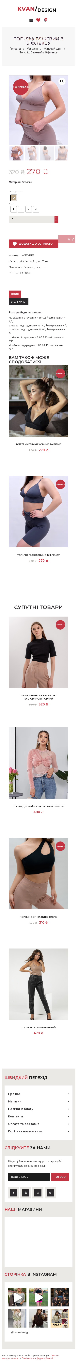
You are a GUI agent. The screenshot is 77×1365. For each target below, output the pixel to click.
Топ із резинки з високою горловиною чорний (38, 697)
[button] (62, 81)
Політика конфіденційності (37, 1358)
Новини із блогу (20, 1109)
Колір (12, 192)
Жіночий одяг (53, 48)
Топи (45, 261)
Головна (15, 48)
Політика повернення (25, 1131)
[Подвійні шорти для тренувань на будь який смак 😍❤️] (38, 1297)
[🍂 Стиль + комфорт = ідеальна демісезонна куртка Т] (60, 1318)
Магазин (32, 48)
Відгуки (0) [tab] (18, 301)
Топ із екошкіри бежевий (38, 1027)
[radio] (14, 198)
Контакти (15, 1116)
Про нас (14, 1094)
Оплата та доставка (23, 1124)
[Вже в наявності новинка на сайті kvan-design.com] (17, 1297)
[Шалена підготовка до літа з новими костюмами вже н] (17, 1318)
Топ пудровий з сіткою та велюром (38, 806)
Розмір (11, 204)
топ (43, 267)
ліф (38, 267)
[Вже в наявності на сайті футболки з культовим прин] (60, 1297)
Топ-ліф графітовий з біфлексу (38, 555)
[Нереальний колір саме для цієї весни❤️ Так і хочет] (38, 1318)
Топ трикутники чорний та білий (38, 444)
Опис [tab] (15, 294)
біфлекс (28, 267)
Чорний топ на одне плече (38, 917)
